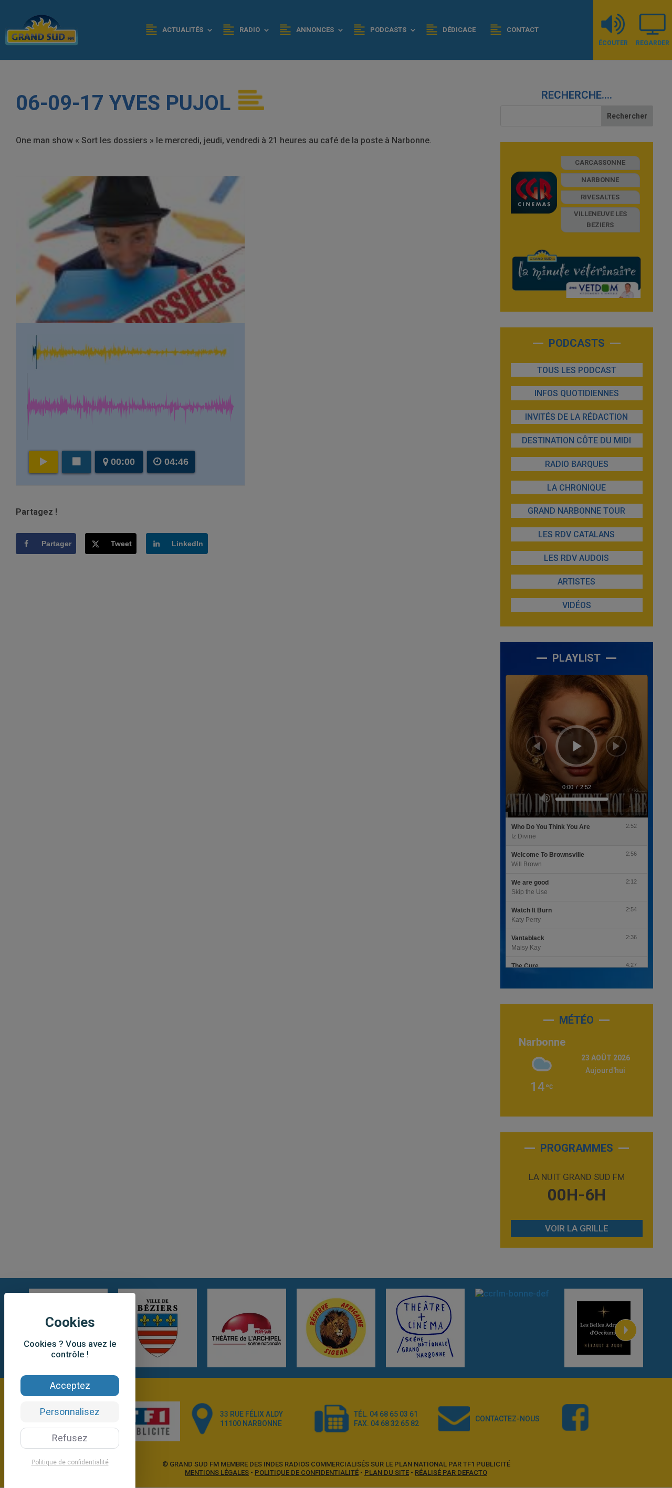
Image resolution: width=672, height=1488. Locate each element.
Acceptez (70, 1385)
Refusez (70, 1437)
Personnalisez (70, 1411)
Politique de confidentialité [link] (70, 1462)
